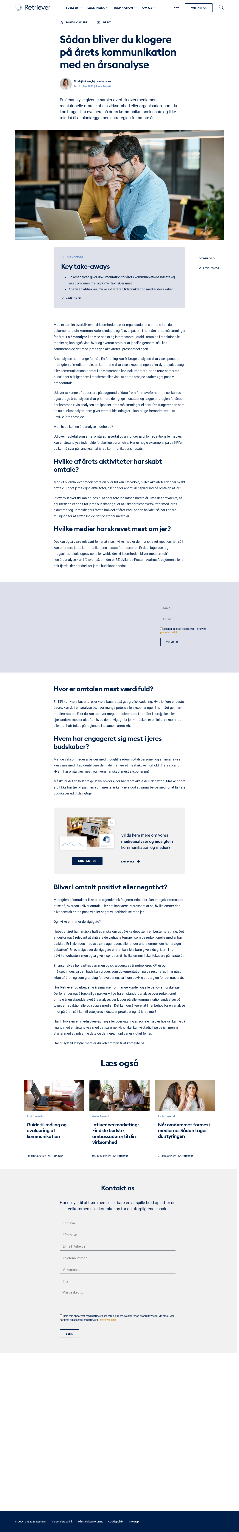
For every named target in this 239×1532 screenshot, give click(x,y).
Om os (147, 8)
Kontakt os (199, 7)
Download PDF (77, 22)
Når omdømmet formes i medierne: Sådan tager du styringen (184, 1130)
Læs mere (127, 861)
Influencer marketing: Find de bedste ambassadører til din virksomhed (115, 1133)
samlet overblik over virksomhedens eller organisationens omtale (113, 325)
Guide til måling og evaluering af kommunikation (46, 1130)
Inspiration (123, 8)
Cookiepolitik (115, 1521)
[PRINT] (98, 22)
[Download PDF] (61, 22)
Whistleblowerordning (90, 1521)
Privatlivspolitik (107, 1320)
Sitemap (134, 1521)
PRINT (107, 22)
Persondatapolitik (62, 1521)
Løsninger (96, 8)
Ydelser (71, 8)
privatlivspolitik (169, 632)
